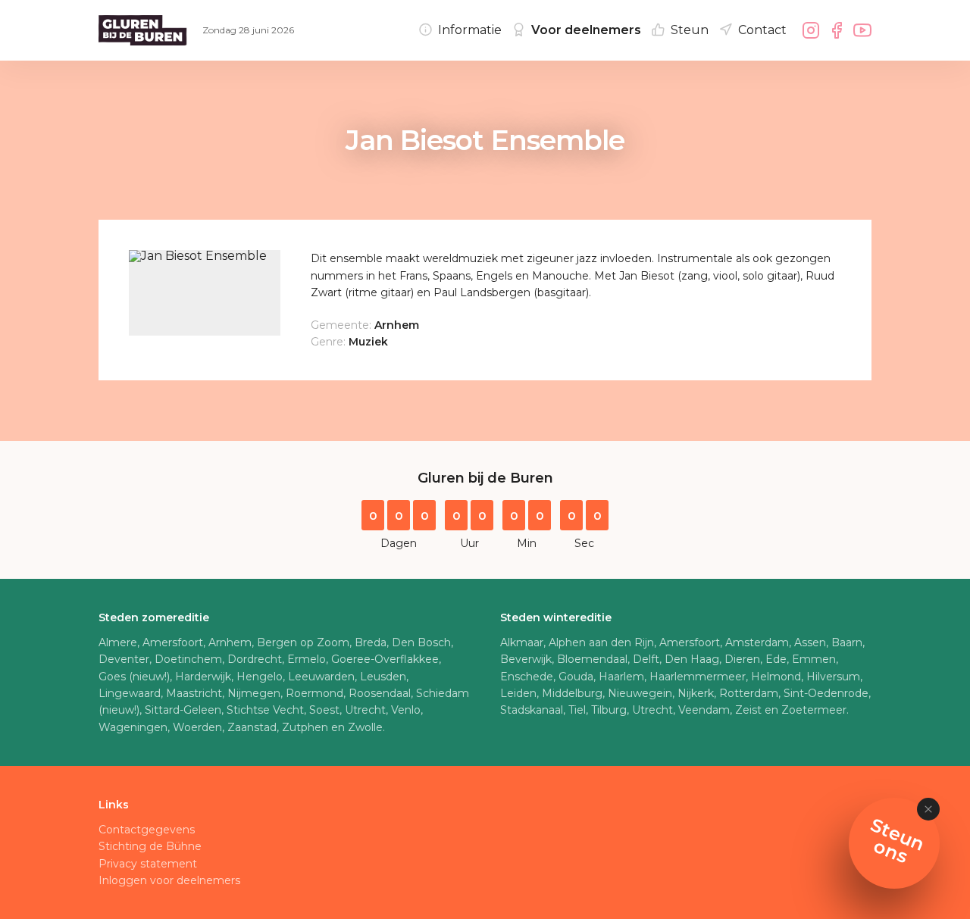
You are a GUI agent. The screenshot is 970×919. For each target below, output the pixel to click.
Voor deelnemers (586, 30)
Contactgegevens (147, 829)
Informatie (470, 30)
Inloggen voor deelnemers (169, 880)
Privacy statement (148, 864)
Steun (690, 30)
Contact (762, 30)
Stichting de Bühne (150, 846)
